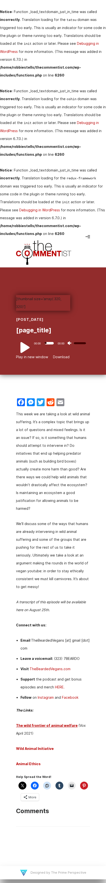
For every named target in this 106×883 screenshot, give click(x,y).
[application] (53, 343)
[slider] (81, 342)
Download (61, 357)
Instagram (46, 697)
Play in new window (32, 357)
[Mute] (69, 343)
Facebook (70, 697)
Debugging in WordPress (39, 210)
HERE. (60, 687)
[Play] (22, 347)
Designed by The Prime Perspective (58, 872)
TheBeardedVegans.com (50, 669)
